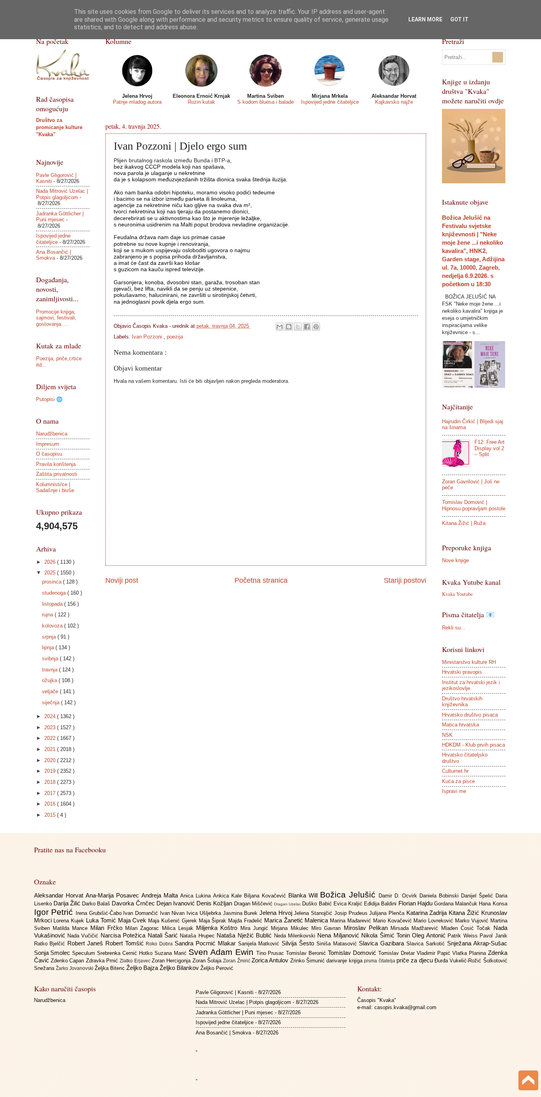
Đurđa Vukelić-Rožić (458, 961)
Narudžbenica (51, 434)
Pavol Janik (493, 936)
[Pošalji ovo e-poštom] (280, 327)
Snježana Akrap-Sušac (477, 943)
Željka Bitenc (110, 968)
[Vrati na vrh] (528, 1081)
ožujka (50, 680)
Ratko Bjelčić (51, 944)
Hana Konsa (493, 904)
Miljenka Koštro (218, 927)
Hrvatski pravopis (462, 672)
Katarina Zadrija (427, 912)
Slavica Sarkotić (426, 944)
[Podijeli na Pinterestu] (316, 327)
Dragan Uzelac (288, 904)
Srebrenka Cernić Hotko (125, 953)
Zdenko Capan (68, 961)
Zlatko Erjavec (136, 960)
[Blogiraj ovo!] (289, 327)
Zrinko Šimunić (308, 961)
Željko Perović (216, 968)
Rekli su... (453, 628)
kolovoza (53, 626)
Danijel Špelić (478, 896)
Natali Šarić (164, 935)
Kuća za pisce (458, 781)
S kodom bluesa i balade (265, 102)
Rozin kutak (201, 102)
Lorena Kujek (69, 921)
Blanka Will (304, 895)
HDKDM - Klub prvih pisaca (473, 745)
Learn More (425, 19)
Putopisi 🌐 (49, 399)
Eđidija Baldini (381, 904)
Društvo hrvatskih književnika (462, 701)
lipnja (48, 647)
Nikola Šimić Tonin (386, 935)
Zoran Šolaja (207, 961)
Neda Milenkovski (296, 936)
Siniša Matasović (337, 944)
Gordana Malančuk (456, 904)
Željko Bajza (143, 967)
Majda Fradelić (246, 921)
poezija (175, 337)
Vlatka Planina (470, 953)
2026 (50, 562)
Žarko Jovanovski (75, 968)
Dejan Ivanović (176, 903)
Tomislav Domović (353, 952)
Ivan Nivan (173, 913)
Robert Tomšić (125, 943)
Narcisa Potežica (124, 935)
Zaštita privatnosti (56, 474)
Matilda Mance (72, 928)
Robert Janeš (86, 943)
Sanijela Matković (260, 944)
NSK (447, 735)
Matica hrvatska (460, 725)
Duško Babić (317, 904)
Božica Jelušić (349, 894)
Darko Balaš (97, 904)
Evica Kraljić (348, 904)
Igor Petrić (55, 911)
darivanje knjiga (345, 961)
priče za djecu (415, 960)
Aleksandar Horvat (60, 895)
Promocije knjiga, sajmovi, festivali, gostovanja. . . (56, 318)
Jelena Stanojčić (314, 913)
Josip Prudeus (351, 913)
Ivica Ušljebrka (205, 913)
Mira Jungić (255, 928)
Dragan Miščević (254, 904)
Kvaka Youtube (457, 593)
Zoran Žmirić (237, 960)
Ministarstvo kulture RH (469, 662)
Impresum (47, 444)
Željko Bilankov (180, 967)
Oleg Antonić (430, 935)
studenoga (54, 593)
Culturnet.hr (455, 771)
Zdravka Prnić (103, 961)
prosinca (52, 582)
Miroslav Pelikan (367, 927)
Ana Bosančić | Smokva (53, 255)
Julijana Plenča (387, 913)
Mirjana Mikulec (291, 928)
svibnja (51, 659)
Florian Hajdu (416, 903)
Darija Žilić (67, 903)
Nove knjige (455, 560)
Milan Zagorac (143, 928)
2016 (50, 804)
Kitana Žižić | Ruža (464, 523)
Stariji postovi (405, 580)
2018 (50, 782)
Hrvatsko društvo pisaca (470, 715)
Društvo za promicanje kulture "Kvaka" (59, 127)
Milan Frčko (107, 927)
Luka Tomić (102, 920)
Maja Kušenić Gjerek (173, 921)
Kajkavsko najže (394, 102)
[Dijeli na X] (298, 327)
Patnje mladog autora (137, 102)
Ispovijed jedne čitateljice (330, 102)
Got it (459, 19)
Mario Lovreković (434, 921)
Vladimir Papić (434, 953)
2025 (50, 573)
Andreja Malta (160, 895)
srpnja (49, 637)
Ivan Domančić (141, 913)
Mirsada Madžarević (416, 928)
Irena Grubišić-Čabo (99, 913)
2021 (50, 749)
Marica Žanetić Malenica (297, 920)
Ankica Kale (228, 896)
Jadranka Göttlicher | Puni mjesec (60, 216)
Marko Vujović (472, 921)
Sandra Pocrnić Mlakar (206, 943)
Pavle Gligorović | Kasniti (224, 992)
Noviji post (121, 580)
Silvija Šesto (299, 943)
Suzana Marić (171, 953)
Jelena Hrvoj (276, 912)
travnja (50, 670)
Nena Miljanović (339, 935)
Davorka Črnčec (134, 903)
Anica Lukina (196, 896)
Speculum (84, 953)
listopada (53, 604)
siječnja (51, 702)
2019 (50, 771)
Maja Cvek (133, 920)
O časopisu (49, 454)
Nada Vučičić (84, 936)
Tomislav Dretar (397, 953)
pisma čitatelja (380, 960)
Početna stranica (261, 580)
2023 (50, 727)
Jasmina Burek (241, 913)
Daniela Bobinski (440, 896)
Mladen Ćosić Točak (467, 928)
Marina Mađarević (351, 921)
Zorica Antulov (270, 960)
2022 (50, 738)
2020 (50, 760)
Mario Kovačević (393, 921)
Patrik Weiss (464, 936)
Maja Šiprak (214, 921)
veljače (51, 691)
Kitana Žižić (465, 912)
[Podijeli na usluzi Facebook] (307, 327)
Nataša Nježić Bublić (245, 935)
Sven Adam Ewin (222, 951)
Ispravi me (454, 791)
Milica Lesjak (179, 928)
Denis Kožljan (215, 903)
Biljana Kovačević (266, 896)
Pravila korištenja (56, 464)
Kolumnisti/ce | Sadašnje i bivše (55, 487)
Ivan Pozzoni (148, 337)
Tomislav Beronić (307, 953)
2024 (50, 716)
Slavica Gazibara (382, 943)
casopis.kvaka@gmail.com (405, 1007)
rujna (48, 615)
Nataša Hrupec (198, 936)
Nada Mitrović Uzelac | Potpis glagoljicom (62, 194)
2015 (50, 815)
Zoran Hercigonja (172, 961)
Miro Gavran (327, 928)
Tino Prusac (271, 953)
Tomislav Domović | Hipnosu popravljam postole (473, 505)
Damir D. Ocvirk (399, 896)
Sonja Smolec (53, 952)
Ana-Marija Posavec (113, 895)
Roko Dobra (160, 943)
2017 (50, 793)
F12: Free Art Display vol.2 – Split (489, 448)
